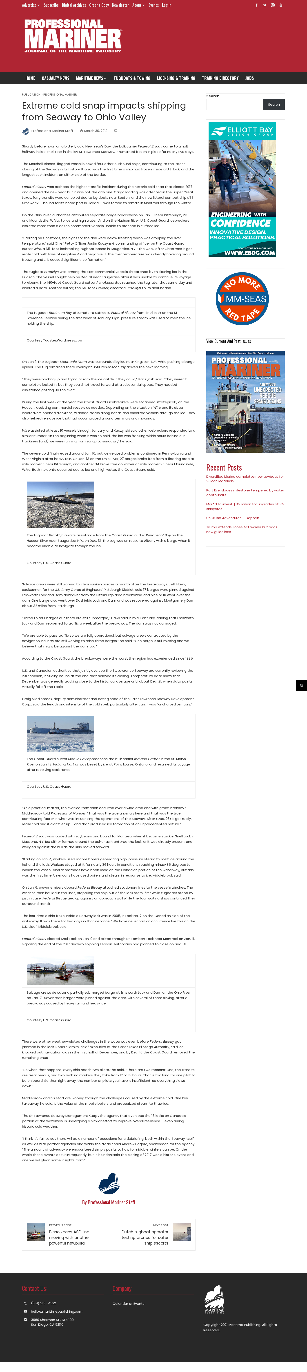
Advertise (29, 5)
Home (30, 78)
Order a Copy (99, 5)
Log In (166, 5)
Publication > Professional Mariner (49, 94)
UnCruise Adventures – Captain (232, 517)
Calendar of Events (129, 1303)
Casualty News (55, 78)
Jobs (249, 78)
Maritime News (89, 78)
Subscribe (51, 5)
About (136, 5)
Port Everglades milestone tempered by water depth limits (245, 492)
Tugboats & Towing (132, 78)
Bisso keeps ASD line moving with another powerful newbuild (69, 1234)
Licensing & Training (176, 78)
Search (212, 96)
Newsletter (120, 5)
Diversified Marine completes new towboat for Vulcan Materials (245, 479)
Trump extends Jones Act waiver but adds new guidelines (241, 529)
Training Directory (220, 78)
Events (154, 5)
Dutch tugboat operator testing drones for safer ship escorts (145, 1234)
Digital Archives (74, 5)
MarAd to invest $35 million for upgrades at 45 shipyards (245, 506)
